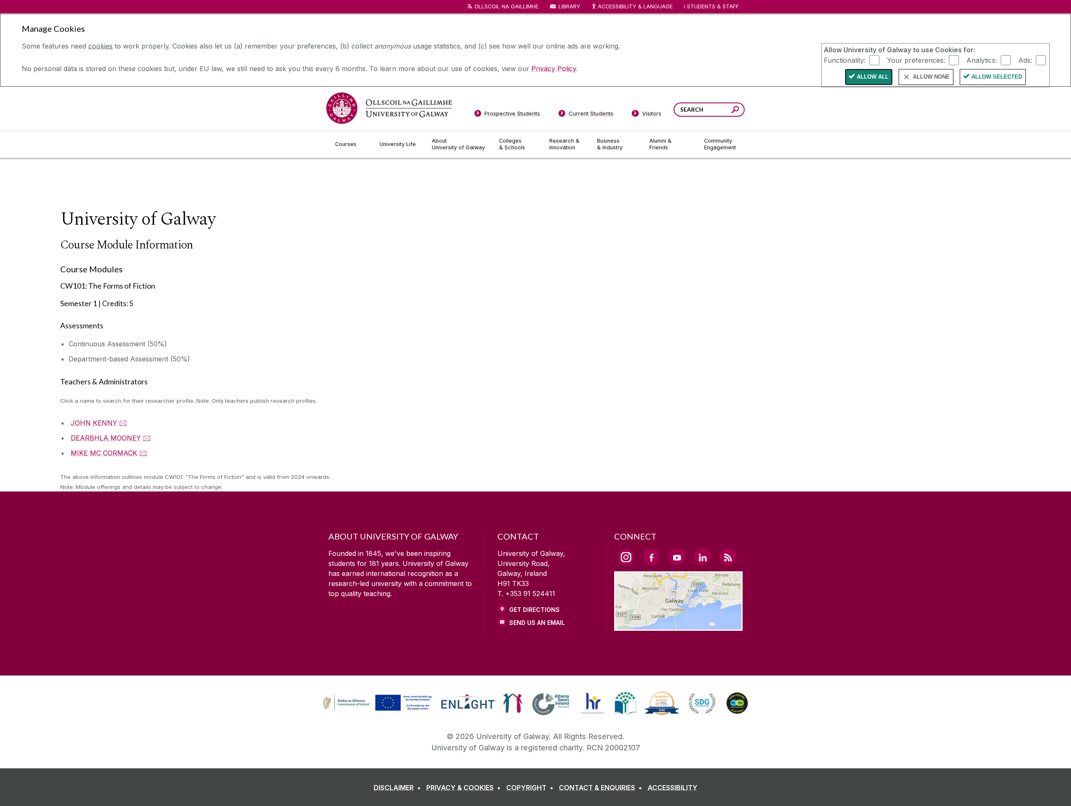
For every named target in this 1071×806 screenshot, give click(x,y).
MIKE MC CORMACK (104, 453)
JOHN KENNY (94, 423)
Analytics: (981, 60)
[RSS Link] (728, 556)
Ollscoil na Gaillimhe (506, 6)
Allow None (931, 77)
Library (569, 6)
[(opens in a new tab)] (378, 709)
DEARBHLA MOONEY (106, 438)
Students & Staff (713, 6)
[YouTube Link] (677, 556)
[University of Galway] (389, 108)
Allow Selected (996, 77)
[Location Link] (678, 626)
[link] (376, 703)
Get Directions (534, 609)
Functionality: (845, 60)
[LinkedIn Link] (702, 556)
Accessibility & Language (635, 6)
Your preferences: (916, 60)
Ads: (1025, 60)
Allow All (873, 77)
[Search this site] (735, 110)
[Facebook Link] (651, 556)
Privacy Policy (553, 68)
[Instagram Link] (625, 557)
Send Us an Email (537, 622)
